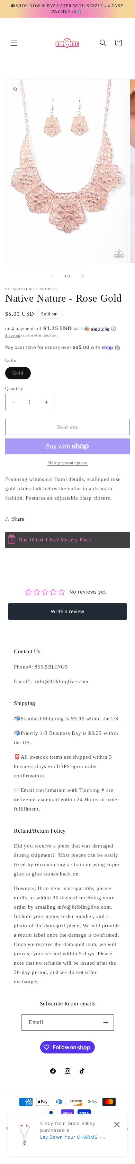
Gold (21, 374)
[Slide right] (82, 276)
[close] (117, 1124)
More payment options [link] (67, 463)
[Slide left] (52, 276)
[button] (13, 42)
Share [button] (18, 519)
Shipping (12, 335)
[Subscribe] (106, 1022)
